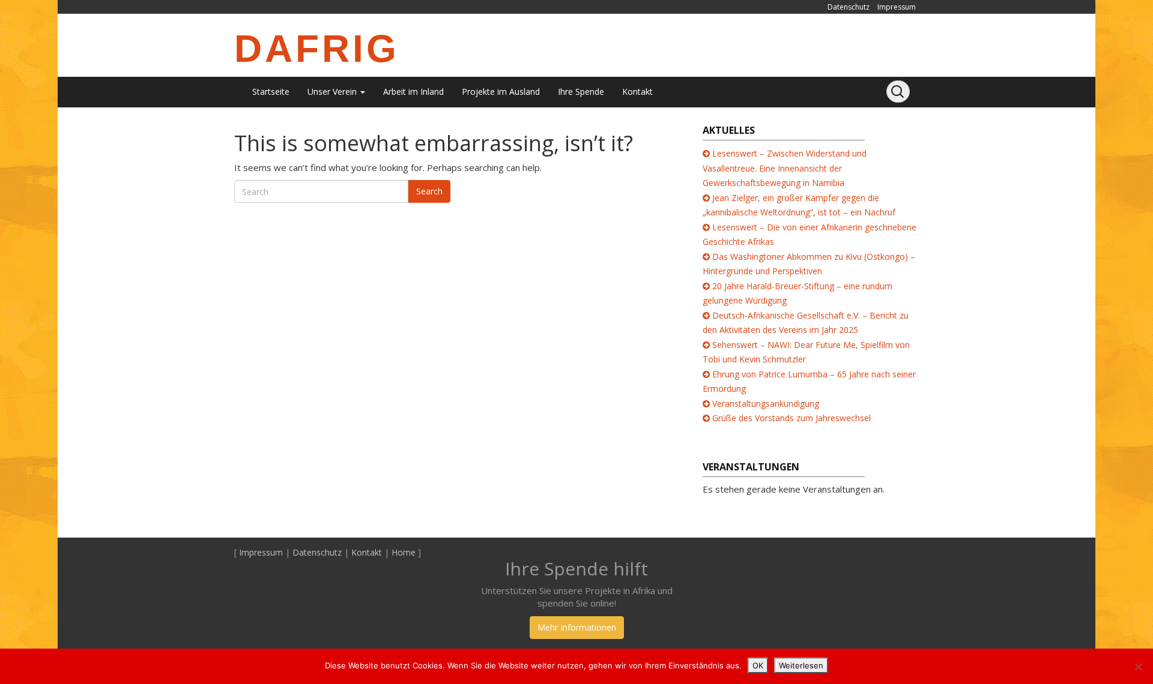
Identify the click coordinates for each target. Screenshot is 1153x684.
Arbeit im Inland (413, 91)
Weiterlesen (801, 665)
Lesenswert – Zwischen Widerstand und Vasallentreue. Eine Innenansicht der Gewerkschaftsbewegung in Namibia (785, 168)
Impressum (896, 7)
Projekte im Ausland (501, 91)
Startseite (270, 91)
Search (429, 191)
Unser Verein (333, 91)
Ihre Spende (581, 91)
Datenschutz (849, 7)
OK (757, 665)
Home (404, 552)
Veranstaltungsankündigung (765, 403)
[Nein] (1138, 667)
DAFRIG (316, 48)
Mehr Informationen (576, 627)
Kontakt (637, 91)
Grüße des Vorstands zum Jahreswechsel (791, 418)
